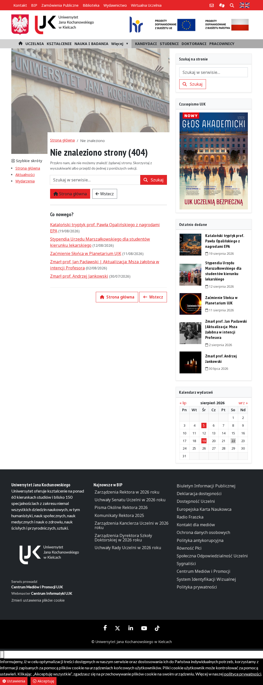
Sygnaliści (186, 563)
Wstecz (106, 194)
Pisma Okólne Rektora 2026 (121, 507)
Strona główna (27, 168)
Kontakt (20, 5)
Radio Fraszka (190, 517)
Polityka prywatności (197, 587)
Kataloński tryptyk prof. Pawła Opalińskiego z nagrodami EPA (224, 241)
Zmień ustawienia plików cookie (38, 600)
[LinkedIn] (130, 628)
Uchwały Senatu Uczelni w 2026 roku (130, 500)
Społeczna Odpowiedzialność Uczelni (212, 556)
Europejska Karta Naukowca (204, 509)
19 (204, 440)
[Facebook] (105, 628)
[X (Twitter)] (117, 628)
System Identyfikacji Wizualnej (206, 579)
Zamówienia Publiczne (60, 5)
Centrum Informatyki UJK (51, 593)
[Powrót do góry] (2, 654)
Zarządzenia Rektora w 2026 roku (127, 492)
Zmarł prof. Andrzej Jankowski (79, 276)
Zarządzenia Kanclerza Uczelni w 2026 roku (131, 525)
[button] (34, 43)
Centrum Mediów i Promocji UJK (37, 587)
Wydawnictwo (115, 5)
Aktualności (25, 174)
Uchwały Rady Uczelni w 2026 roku (128, 547)
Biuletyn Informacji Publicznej (206, 486)
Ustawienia (15, 681)
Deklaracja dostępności (199, 493)
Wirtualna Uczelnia (146, 5)
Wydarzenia (25, 181)
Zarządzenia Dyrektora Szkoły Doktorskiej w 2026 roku (123, 538)
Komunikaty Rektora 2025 (119, 515)
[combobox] (95, 180)
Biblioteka (91, 5)
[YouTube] (144, 628)
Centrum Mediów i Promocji (203, 571)
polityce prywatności (242, 673)
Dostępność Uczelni (196, 501)
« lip (183, 403)
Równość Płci (189, 548)
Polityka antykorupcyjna (200, 540)
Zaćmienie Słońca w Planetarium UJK (85, 253)
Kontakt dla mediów (196, 525)
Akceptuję (45, 681)
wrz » (243, 403)
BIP (34, 5)
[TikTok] (157, 628)
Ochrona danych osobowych (203, 532)
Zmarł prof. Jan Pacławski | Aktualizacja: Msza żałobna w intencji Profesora (226, 329)
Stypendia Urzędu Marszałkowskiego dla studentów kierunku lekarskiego (223, 270)
